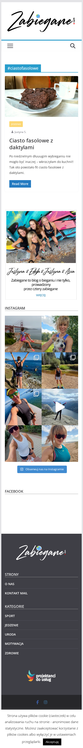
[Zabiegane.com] (41, 545)
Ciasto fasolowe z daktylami (31, 144)
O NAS (9, 584)
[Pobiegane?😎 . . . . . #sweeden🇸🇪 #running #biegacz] (60, 443)
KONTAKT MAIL (16, 593)
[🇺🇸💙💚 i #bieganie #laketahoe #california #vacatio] (23, 407)
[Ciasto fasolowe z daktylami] (41, 96)
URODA (10, 634)
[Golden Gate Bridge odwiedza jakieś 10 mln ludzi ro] (23, 334)
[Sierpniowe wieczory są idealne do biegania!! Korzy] (23, 443)
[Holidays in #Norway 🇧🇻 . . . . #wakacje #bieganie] (60, 407)
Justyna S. (20, 132)
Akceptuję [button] (52, 742)
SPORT (10, 616)
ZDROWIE (12, 653)
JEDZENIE (16, 124)
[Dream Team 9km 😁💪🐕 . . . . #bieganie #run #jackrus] (60, 334)
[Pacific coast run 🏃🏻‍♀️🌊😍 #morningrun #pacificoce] (23, 370)
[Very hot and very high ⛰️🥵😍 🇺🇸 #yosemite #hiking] (60, 370)
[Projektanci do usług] (41, 672)
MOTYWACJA (14, 644)
